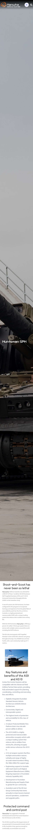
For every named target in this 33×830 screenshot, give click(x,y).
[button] (27, 5)
